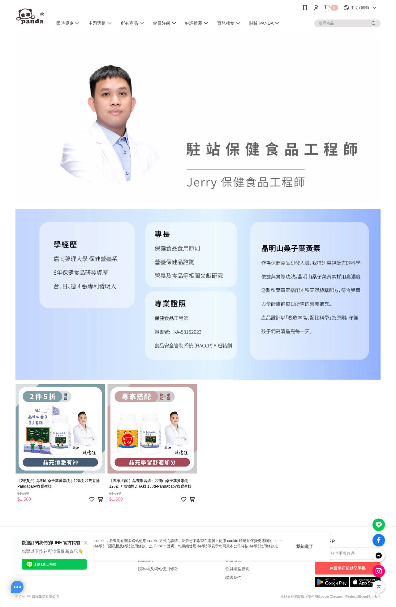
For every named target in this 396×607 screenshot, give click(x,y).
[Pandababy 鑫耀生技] (30, 16)
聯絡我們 (233, 577)
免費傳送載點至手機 (347, 568)
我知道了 (304, 546)
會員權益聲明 (237, 568)
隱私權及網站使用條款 (158, 568)
